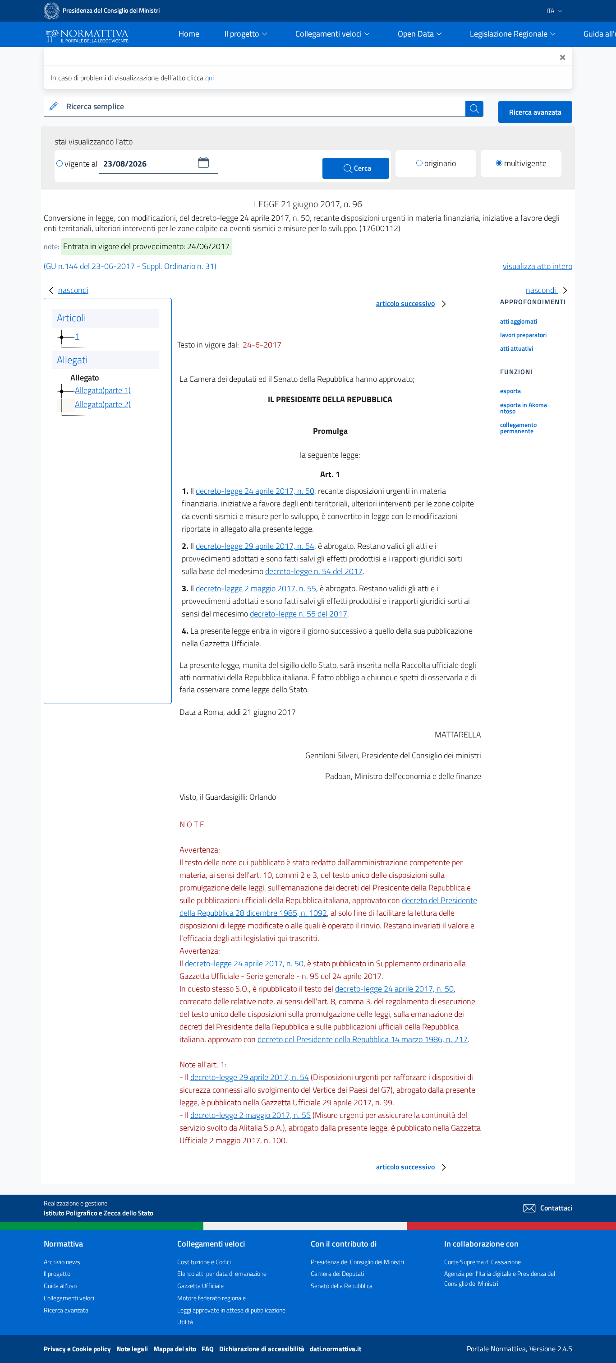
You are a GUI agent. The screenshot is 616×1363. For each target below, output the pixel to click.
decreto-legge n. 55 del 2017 (298, 613)
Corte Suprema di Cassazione (482, 1261)
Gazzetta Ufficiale (200, 1285)
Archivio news (62, 1261)
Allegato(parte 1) (103, 390)
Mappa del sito (175, 1349)
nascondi (73, 290)
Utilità (185, 1321)
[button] (203, 162)
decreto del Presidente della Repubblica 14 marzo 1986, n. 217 (362, 1039)
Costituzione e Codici (204, 1261)
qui (209, 77)
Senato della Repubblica (341, 1285)
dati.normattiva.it (335, 1349)
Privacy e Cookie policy (78, 1349)
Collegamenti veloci (69, 1298)
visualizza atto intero (537, 266)
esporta (510, 390)
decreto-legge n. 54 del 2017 (314, 571)
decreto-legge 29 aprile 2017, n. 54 (255, 546)
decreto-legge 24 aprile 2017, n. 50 (255, 491)
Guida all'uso (60, 1285)
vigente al (81, 164)
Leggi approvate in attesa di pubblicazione (231, 1310)
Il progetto (57, 1273)
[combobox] (264, 107)
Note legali (132, 1349)
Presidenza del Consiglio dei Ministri (357, 1261)
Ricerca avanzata (535, 112)
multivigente (525, 163)
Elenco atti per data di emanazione (222, 1273)
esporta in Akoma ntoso (523, 408)
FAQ (208, 1349)
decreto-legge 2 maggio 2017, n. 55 (256, 588)
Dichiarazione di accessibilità (262, 1349)
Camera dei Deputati (337, 1273)
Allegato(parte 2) (103, 404)
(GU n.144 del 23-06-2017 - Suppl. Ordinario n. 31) (130, 266)
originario (440, 163)
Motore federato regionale (211, 1298)
